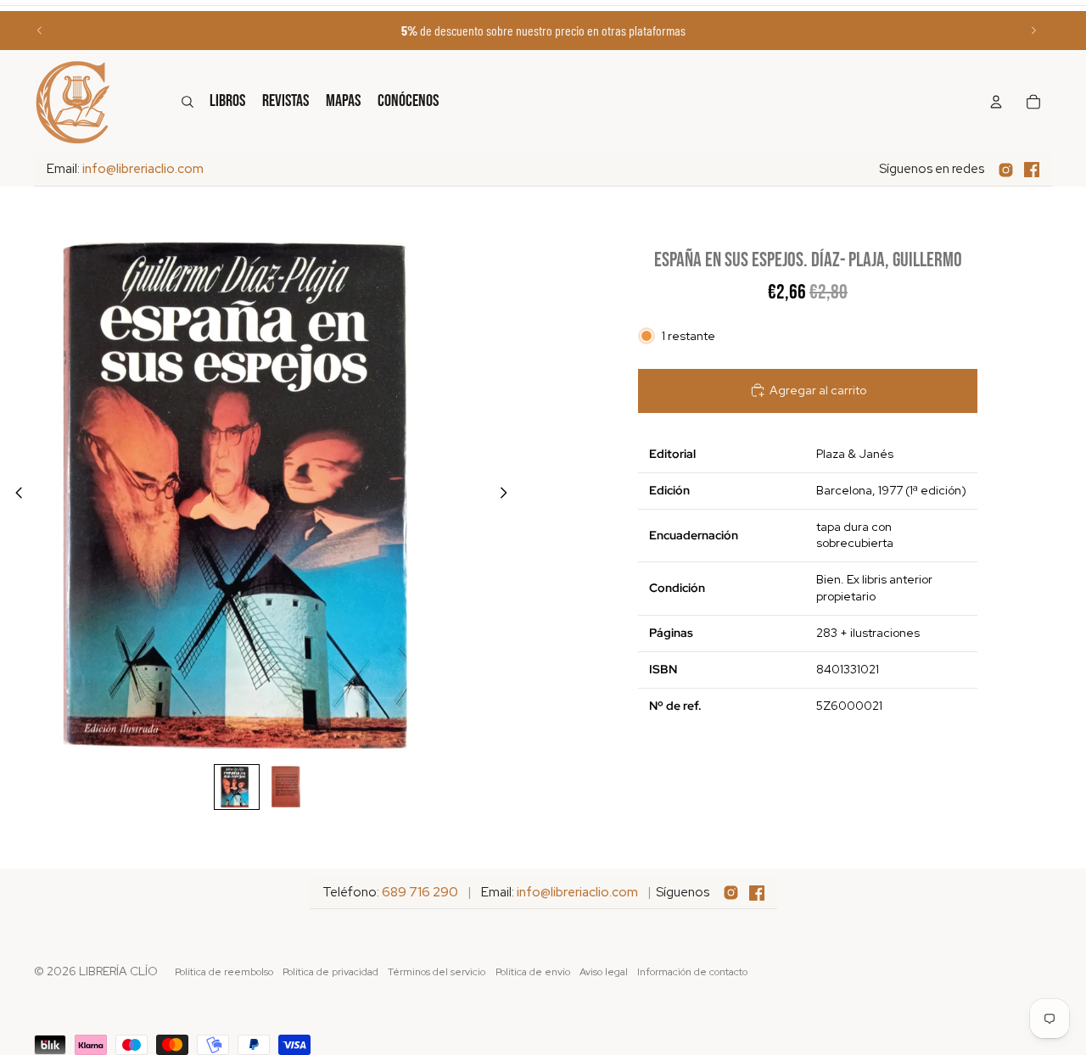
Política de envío (532, 972)
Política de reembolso (224, 972)
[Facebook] (1031, 169)
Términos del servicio (436, 972)
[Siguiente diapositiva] (1033, 30)
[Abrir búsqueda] (187, 101)
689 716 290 (420, 892)
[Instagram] (1006, 170)
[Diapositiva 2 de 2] (286, 787)
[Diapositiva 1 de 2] (237, 787)
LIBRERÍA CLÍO (118, 971)
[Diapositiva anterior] (40, 30)
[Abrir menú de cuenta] (996, 101)
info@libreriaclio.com (143, 168)
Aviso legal (603, 972)
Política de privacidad (330, 972)
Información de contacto (692, 972)
